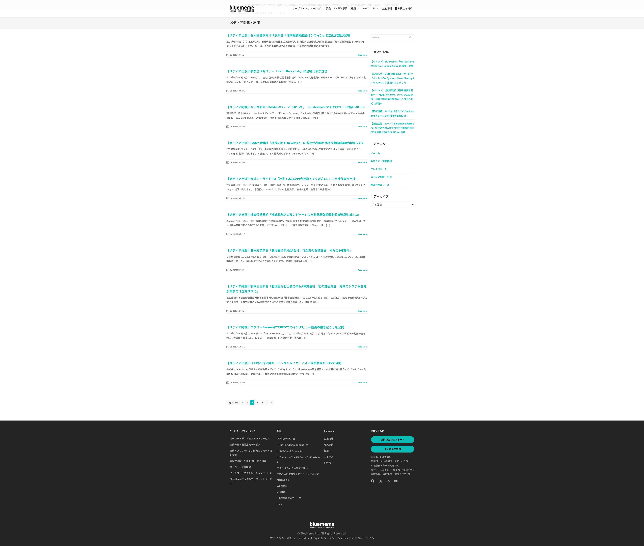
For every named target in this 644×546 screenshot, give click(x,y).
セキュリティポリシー (315, 538)
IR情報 (327, 462)
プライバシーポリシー (284, 538)
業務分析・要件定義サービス (245, 444)
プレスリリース (379, 169)
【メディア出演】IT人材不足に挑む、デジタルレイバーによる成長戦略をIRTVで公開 (283, 363)
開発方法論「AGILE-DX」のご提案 (248, 461)
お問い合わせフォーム (392, 439)
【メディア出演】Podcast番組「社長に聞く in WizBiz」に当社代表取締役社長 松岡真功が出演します (295, 143)
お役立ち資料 (405, 8)
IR (373, 8)
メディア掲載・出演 (381, 177)
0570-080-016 (383, 456)
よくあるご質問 (392, 449)
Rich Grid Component (292, 444)
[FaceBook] (372, 480)
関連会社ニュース (380, 184)
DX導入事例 (340, 8)
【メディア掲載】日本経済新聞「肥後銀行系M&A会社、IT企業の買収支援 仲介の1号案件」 (289, 250)
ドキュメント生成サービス (293, 467)
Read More (362, 54)
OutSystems (285, 438)
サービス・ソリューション (307, 8)
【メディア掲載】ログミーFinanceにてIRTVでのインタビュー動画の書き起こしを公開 (285, 327)
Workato (282, 485)
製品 (328, 8)
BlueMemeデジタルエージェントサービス (251, 481)
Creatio (281, 491)
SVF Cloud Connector (291, 451)
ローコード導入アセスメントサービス (250, 438)
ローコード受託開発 (240, 467)
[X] (380, 480)
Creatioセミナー (289, 497)
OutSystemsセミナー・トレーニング (299, 473)
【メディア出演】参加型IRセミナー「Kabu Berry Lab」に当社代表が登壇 (276, 71)
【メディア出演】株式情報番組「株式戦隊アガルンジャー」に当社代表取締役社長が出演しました (292, 214)
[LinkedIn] (388, 480)
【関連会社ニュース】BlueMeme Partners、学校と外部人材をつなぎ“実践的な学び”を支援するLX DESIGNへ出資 (392, 128)
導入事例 (328, 444)
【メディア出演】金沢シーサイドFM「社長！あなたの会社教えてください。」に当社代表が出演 (291, 178)
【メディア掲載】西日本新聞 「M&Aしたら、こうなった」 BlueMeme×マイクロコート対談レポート (295, 107)
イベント (375, 153)
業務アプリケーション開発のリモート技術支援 (251, 453)
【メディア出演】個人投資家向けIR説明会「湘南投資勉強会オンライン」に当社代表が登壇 (288, 35)
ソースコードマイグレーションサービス (251, 473)
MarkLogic (283, 479)
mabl (280, 504)
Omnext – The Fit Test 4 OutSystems (298, 459)
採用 (353, 8)
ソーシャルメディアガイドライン (353, 538)
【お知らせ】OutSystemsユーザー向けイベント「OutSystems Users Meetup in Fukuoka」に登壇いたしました (392, 78)
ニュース (364, 8)
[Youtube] (396, 480)
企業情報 (387, 8)
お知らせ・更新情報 (381, 161)
